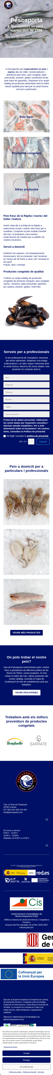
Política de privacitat (29, 1072)
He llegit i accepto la (27, 436)
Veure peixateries (26, 692)
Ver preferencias (26, 1067)
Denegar (26, 1060)
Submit (43, 441)
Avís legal (40, 1072)
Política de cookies (15, 1072)
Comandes (26, 48)
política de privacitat (37, 436)
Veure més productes (26, 632)
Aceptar (26, 1053)
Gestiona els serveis (10, 1047)
